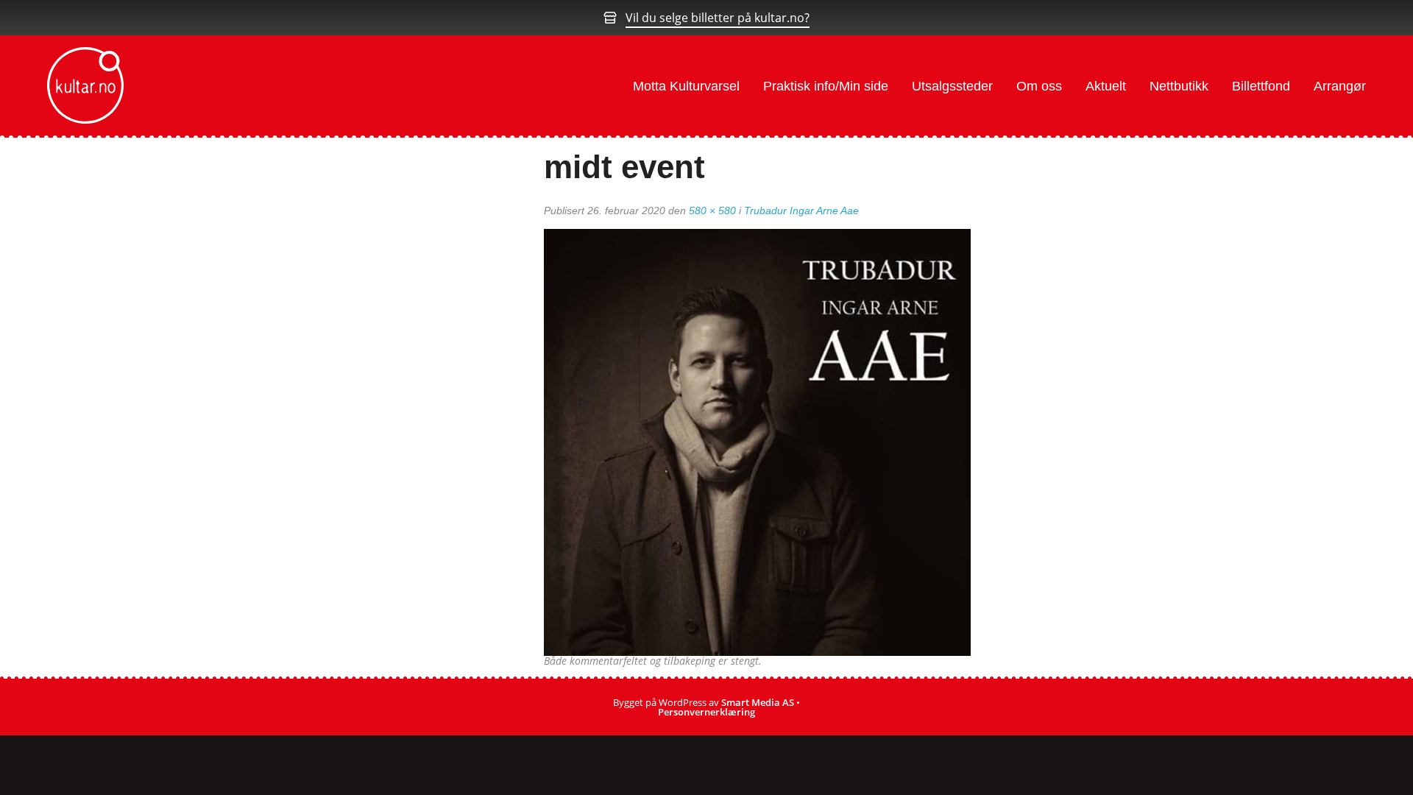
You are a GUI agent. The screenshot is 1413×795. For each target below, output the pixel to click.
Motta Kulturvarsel (686, 86)
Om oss (1039, 86)
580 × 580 (712, 210)
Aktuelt (1106, 86)
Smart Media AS (757, 702)
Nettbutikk (1179, 86)
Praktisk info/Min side (825, 86)
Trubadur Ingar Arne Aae (801, 210)
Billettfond (1261, 86)
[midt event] (757, 441)
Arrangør (1340, 86)
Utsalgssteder (952, 86)
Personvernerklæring (706, 711)
